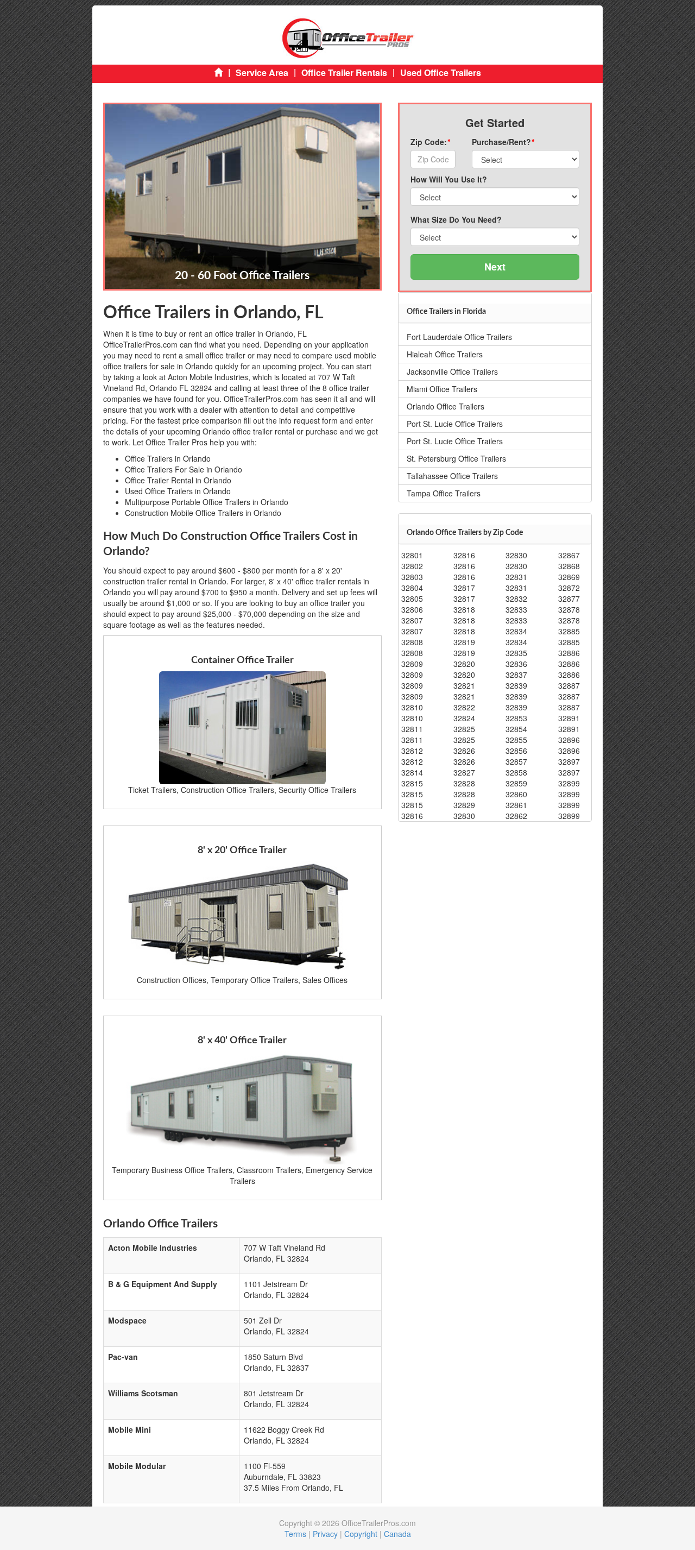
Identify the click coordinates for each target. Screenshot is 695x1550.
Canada (397, 1533)
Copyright (360, 1533)
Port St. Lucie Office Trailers (455, 423)
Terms (295, 1533)
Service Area (262, 72)
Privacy (325, 1533)
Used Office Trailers (440, 72)
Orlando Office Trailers (445, 406)
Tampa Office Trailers (444, 493)
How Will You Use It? (448, 179)
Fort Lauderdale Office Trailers (459, 336)
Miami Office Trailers (442, 388)
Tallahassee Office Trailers (452, 475)
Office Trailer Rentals (344, 72)
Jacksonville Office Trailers (452, 371)
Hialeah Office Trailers (445, 354)
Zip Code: (430, 141)
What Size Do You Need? (456, 219)
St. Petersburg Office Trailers (456, 458)
